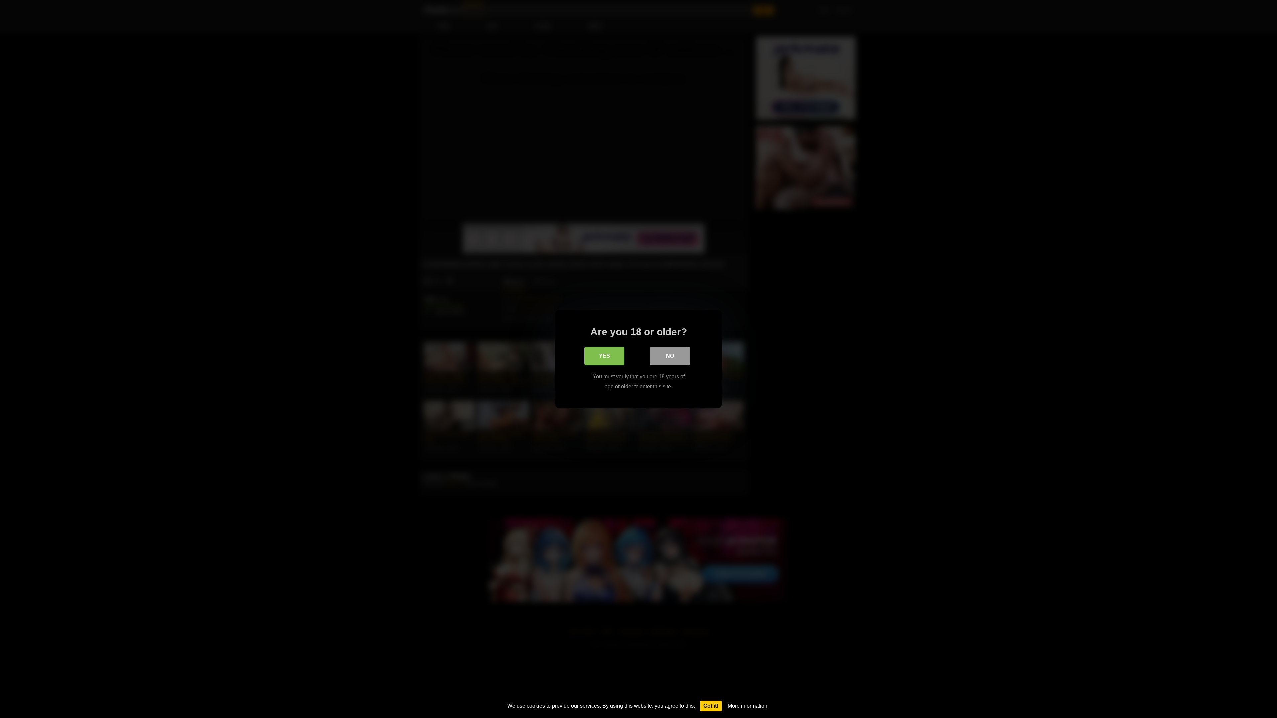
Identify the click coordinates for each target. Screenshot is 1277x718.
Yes (604, 356)
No (670, 356)
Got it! (710, 706)
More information (747, 706)
